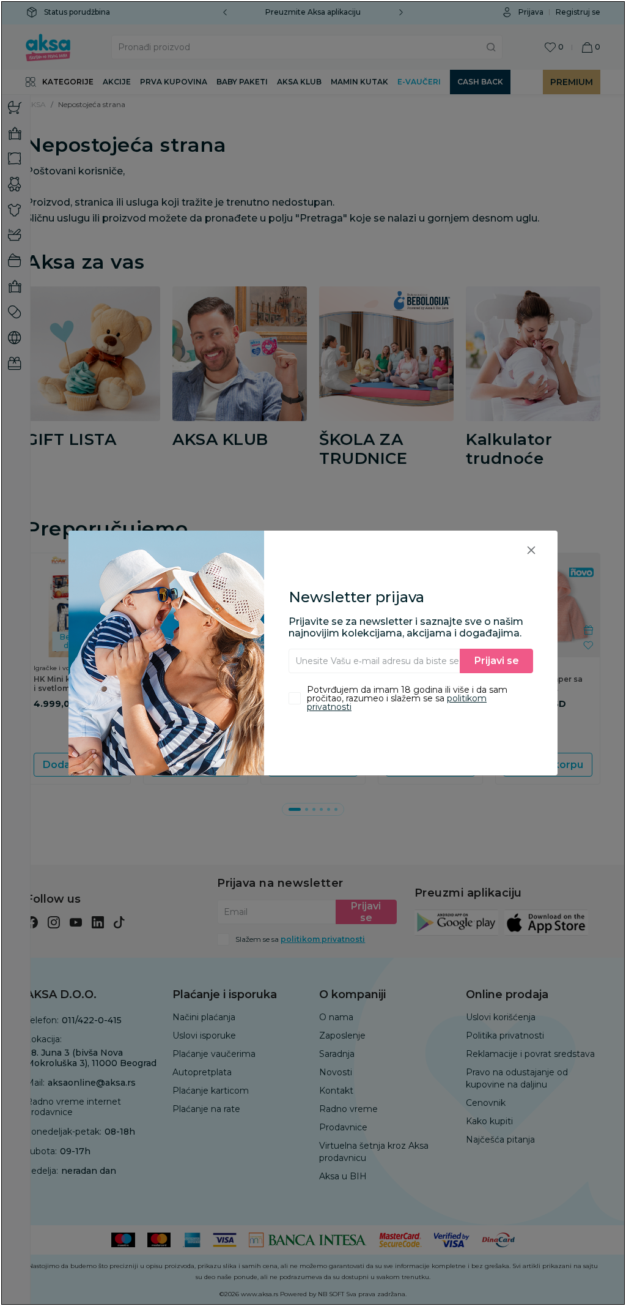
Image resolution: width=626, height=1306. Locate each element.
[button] (531, 550)
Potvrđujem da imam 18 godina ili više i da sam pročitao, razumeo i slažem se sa (407, 698)
